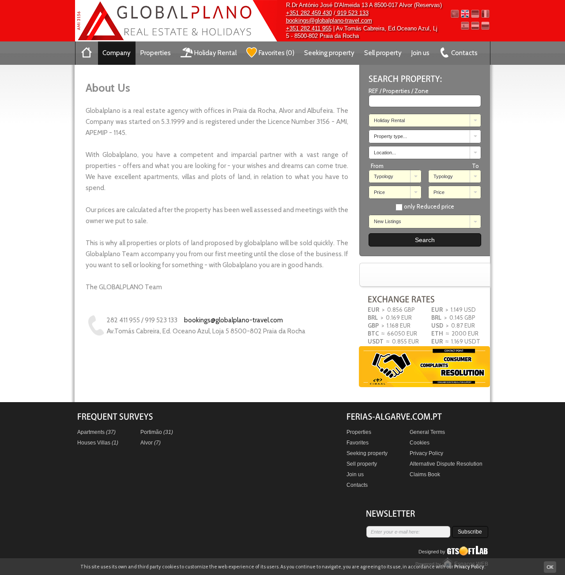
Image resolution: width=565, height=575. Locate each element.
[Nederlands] (475, 26)
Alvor (150, 443)
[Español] (465, 26)
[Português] (455, 14)
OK (550, 567)
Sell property (383, 53)
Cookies (419, 443)
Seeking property (329, 53)
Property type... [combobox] (390, 136)
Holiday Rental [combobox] (389, 120)
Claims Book (425, 474)
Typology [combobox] (383, 176)
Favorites (358, 443)
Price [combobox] (379, 192)
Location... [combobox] (385, 152)
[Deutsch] (475, 14)
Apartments (96, 432)
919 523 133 (352, 13)
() (276, 53)
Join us (420, 53)
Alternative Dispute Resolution (446, 464)
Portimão (156, 432)
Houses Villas (97, 443)
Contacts (357, 485)
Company (116, 53)
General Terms (427, 432)
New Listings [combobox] (387, 221)
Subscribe (470, 532)
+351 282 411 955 (308, 28)
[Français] (485, 14)
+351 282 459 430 (309, 13)
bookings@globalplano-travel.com (329, 20)
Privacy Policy (426, 453)
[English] (465, 14)
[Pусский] (485, 26)
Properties (155, 53)
